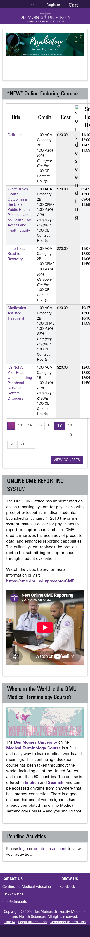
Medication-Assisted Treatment (17, 313)
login (23, 849)
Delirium (15, 135)
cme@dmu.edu (14, 902)
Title (15, 118)
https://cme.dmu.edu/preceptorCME (40, 581)
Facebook (67, 887)
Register (53, 5)
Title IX (9, 922)
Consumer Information (68, 922)
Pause (47, 64)
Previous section (28, 64)
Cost (66, 118)
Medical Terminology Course (33, 748)
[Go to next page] (31, 444)
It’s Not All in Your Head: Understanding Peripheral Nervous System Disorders (20, 383)
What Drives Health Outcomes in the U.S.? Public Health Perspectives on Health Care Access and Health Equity (20, 210)
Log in (35, 4)
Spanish (55, 783)
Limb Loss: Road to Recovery (16, 254)
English (32, 783)
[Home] (45, 15)
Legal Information (32, 922)
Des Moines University (35, 743)
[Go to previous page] (11, 426)
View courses (67, 460)
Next (67, 64)
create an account (50, 849)
